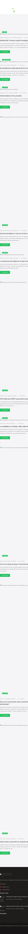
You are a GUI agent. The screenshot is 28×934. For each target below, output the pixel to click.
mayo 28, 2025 (3, 561)
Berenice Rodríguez (18, 37)
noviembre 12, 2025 (10, 908)
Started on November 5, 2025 (6, 37)
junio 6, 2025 (2, 423)
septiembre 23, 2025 (4, 92)
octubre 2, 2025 (3, 65)
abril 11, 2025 (3, 838)
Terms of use (18, 925)
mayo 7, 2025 (3, 698)
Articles (5, 87)
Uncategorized (6, 59)
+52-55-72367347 (5, 889)
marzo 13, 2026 (9, 899)
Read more (5, 51)
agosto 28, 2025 (3, 395)
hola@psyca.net (5, 886)
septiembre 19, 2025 (4, 230)
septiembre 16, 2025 (4, 258)
